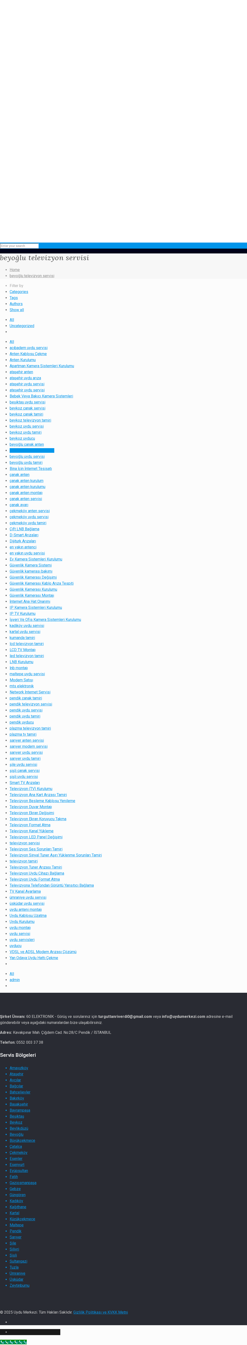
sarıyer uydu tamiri (25, 758)
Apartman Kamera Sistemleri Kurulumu (42, 366)
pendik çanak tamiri (26, 698)
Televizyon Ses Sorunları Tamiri (36, 849)
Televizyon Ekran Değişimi (32, 813)
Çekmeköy (18, 1152)
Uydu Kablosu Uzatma (28, 915)
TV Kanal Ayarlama (25, 891)
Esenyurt (17, 1164)
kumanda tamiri (22, 637)
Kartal (14, 1213)
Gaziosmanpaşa (23, 1182)
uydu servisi (20, 933)
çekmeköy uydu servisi (29, 517)
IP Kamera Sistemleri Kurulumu (36, 607)
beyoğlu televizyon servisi (32, 275)
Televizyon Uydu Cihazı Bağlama (37, 873)
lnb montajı (19, 668)
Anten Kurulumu (23, 360)
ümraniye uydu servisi (28, 897)
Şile (13, 1243)
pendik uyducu (22, 722)
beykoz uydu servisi (27, 426)
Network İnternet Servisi (30, 692)
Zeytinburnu (19, 1285)
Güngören (18, 1195)
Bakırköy (17, 1098)
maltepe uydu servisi (27, 674)
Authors (16, 304)
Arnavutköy (19, 1068)
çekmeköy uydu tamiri (28, 523)
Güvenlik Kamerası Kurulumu (33, 589)
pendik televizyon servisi (31, 704)
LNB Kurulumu (21, 662)
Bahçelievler (20, 1092)
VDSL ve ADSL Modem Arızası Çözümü (43, 951)
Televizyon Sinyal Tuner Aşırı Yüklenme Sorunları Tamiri (56, 855)
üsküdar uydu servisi (27, 903)
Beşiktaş (17, 1116)
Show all (17, 310)
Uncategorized (22, 326)
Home (15, 269)
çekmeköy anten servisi (30, 511)
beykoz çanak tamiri (26, 414)
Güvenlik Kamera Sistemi (31, 565)
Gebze (15, 1189)
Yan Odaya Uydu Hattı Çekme (34, 958)
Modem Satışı (21, 680)
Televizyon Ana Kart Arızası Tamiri (38, 794)
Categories (19, 291)
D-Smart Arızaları (24, 535)
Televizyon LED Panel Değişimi (36, 837)
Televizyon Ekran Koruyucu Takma (38, 819)
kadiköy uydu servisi (27, 625)
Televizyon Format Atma (30, 825)
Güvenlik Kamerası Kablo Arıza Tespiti (42, 583)
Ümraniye (17, 1273)
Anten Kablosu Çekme (28, 354)
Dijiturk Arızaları (23, 541)
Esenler (16, 1158)
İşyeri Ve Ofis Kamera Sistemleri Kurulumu (45, 619)
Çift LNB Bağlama (24, 529)
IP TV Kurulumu (22, 613)
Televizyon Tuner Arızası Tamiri (36, 867)
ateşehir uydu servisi (27, 390)
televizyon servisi (25, 843)
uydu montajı (20, 927)
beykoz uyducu (22, 438)
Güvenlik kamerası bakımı (31, 571)
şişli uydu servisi (24, 776)
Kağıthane (18, 1207)
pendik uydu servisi (26, 710)
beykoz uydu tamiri (25, 432)
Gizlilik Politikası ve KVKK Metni (100, 1312)
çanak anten (19, 474)
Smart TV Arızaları (25, 782)
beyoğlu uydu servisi (27, 456)
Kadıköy (16, 1201)
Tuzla (14, 1267)
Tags (14, 297)
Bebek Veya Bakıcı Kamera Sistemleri (41, 396)
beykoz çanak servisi (27, 408)
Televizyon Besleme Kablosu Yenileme (42, 800)
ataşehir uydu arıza (25, 378)
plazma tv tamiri (23, 734)
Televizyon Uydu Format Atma (35, 879)
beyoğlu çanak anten (27, 444)
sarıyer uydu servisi (26, 752)
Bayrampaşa (20, 1110)
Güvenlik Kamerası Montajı (32, 595)
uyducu (15, 945)
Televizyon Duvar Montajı (31, 807)
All (12, 319)
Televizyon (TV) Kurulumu (31, 788)
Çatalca (16, 1146)
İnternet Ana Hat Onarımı (30, 601)
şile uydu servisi (23, 764)
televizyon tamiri (24, 861)
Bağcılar (16, 1086)
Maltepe (17, 1225)
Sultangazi (18, 1261)
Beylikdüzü (19, 1128)
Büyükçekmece (22, 1140)
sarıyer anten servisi (27, 740)
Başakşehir (19, 1104)
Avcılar (15, 1080)
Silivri (14, 1249)
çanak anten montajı (26, 492)
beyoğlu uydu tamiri (26, 462)
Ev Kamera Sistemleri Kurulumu (36, 559)
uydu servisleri (22, 939)
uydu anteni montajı (26, 909)
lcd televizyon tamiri (27, 643)
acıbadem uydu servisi (29, 347)
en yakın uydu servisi (27, 553)
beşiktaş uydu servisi (27, 402)
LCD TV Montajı (22, 649)
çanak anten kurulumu (27, 486)
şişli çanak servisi (25, 770)
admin (15, 980)
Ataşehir (16, 1074)
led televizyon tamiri (27, 656)
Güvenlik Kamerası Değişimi (33, 577)
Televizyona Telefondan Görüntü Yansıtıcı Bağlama (52, 885)
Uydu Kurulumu (22, 921)
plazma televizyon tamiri (30, 728)
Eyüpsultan (19, 1170)
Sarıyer (15, 1237)
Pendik (15, 1231)
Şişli (13, 1255)
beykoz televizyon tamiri (30, 420)
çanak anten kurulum (26, 480)
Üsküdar (16, 1279)
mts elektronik (22, 686)
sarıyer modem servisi (29, 746)
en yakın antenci (23, 547)
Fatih (14, 1176)
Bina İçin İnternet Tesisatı (31, 468)
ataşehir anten (21, 372)
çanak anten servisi (26, 498)
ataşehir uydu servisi (27, 384)
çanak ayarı (19, 505)
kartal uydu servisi (25, 631)
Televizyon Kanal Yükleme (32, 831)
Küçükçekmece (22, 1219)
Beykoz (16, 1122)
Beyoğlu (16, 1134)
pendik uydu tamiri (25, 716)
